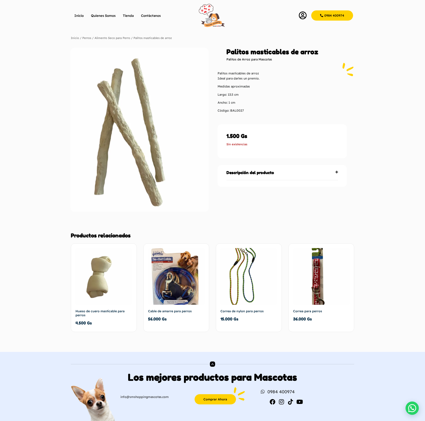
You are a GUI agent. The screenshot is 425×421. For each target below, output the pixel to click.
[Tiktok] (291, 402)
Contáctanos (151, 16)
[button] (282, 172)
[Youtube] (300, 402)
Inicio (79, 16)
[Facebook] (272, 402)
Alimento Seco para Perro (112, 38)
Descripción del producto (250, 172)
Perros (86, 38)
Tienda (128, 16)
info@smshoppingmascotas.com (144, 397)
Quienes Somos (103, 16)
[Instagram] (281, 402)
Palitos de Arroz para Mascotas (249, 59)
